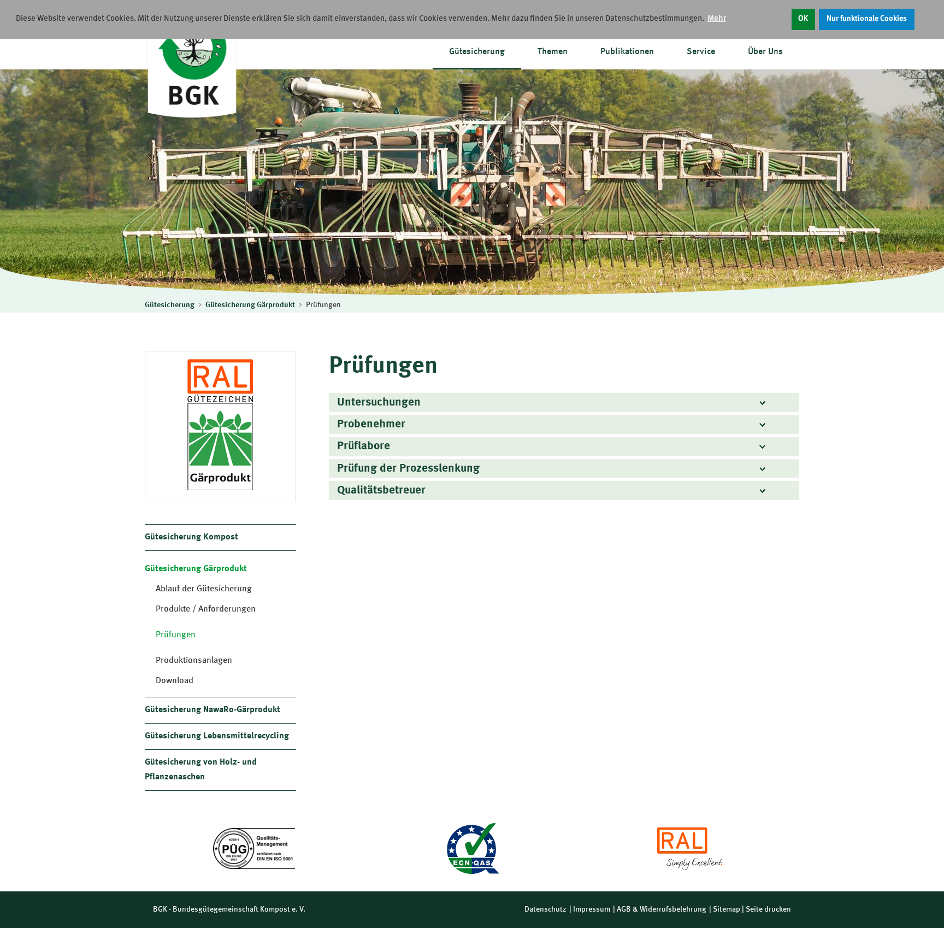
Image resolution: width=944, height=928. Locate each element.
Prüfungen (323, 305)
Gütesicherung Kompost (191, 537)
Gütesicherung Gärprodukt (250, 305)
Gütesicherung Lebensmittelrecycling (217, 736)
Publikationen (627, 52)
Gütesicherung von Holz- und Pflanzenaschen (201, 770)
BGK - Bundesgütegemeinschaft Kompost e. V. (229, 909)
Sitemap (726, 909)
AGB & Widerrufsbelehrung (661, 909)
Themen (553, 52)
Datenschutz (545, 909)
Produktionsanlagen (194, 660)
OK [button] (803, 18)
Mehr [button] (716, 19)
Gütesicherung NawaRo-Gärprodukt (212, 710)
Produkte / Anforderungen (206, 609)
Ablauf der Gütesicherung (204, 589)
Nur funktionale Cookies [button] (867, 18)
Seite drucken (768, 909)
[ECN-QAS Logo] (472, 848)
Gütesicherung (477, 52)
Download (174, 681)
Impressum (591, 909)
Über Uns (765, 52)
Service (701, 52)
